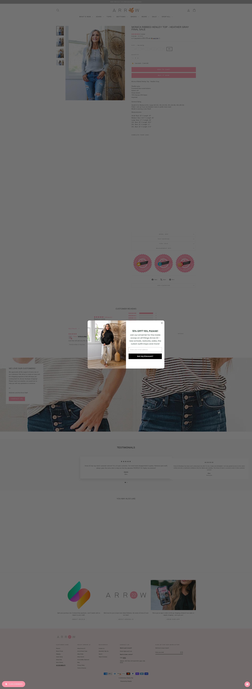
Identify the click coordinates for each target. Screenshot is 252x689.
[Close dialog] (162, 323)
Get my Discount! (145, 356)
